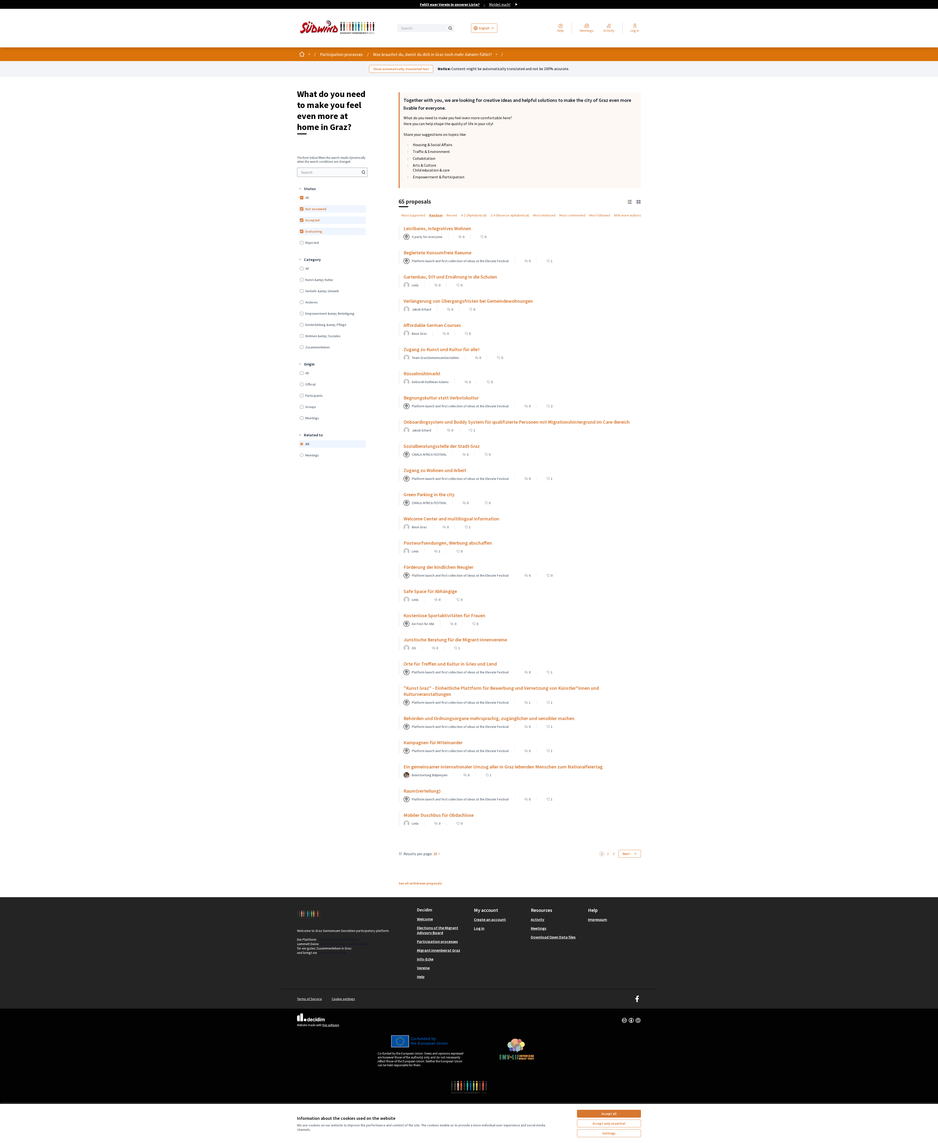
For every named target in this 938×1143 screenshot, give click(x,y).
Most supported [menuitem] (413, 215)
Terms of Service (309, 999)
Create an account (490, 919)
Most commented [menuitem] (572, 215)
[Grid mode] (638, 201)
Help (421, 976)
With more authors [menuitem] (627, 215)
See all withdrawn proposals (420, 883)
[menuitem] (332, 172)
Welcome (425, 919)
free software (330, 1025)
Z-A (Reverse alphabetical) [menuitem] (509, 215)
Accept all (609, 1113)
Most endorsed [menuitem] (544, 215)
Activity (537, 919)
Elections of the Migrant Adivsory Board (437, 930)
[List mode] (629, 201)
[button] (307, 189)
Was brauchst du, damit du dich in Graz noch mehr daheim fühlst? (432, 54)
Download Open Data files (553, 937)
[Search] (450, 28)
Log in (479, 928)
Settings (609, 1133)
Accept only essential (609, 1123)
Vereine (423, 967)
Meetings (538, 928)
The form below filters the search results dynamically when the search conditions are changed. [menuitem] (331, 160)
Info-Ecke (425, 959)
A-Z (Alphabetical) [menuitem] (474, 215)
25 (435, 853)
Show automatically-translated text (401, 69)
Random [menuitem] (436, 215)
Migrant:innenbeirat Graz (438, 950)
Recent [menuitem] (452, 215)
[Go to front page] (338, 28)
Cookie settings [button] (343, 999)
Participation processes (341, 54)
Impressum (597, 919)
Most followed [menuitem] (599, 215)
